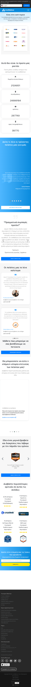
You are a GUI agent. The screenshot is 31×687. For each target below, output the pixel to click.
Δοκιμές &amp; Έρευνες (6, 614)
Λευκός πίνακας (4, 617)
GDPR (12, 683)
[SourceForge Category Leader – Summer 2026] (15, 457)
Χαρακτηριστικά (5, 597)
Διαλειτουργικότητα (5, 603)
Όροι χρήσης (15, 677)
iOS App (3, 605)
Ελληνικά (16, 685)
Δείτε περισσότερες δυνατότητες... (8, 621)
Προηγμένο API (4, 635)
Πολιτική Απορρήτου (15, 681)
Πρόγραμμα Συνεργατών (6, 651)
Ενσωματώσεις (4, 633)
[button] (10, 201)
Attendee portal (4, 622)
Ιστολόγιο (3, 637)
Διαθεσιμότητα (4, 599)
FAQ (2, 628)
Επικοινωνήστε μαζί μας (6, 655)
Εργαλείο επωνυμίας (5, 612)
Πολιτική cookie (15, 679)
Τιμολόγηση (3, 644)
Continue (26, 5)
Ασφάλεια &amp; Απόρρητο (7, 601)
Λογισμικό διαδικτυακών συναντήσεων (9, 619)
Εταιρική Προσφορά (5, 646)
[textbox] (11, 5)
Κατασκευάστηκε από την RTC (8, 647)
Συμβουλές (3, 639)
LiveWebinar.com (8, 10)
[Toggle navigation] (28, 10)
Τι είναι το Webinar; (5, 596)
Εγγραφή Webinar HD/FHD (7, 615)
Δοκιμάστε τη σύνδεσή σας (7, 631)
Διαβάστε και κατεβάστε (14, 417)
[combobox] (11, 5)
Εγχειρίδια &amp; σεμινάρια (7, 630)
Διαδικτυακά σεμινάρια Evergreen (8, 610)
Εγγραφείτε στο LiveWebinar (9, 669)
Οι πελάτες (3, 649)
